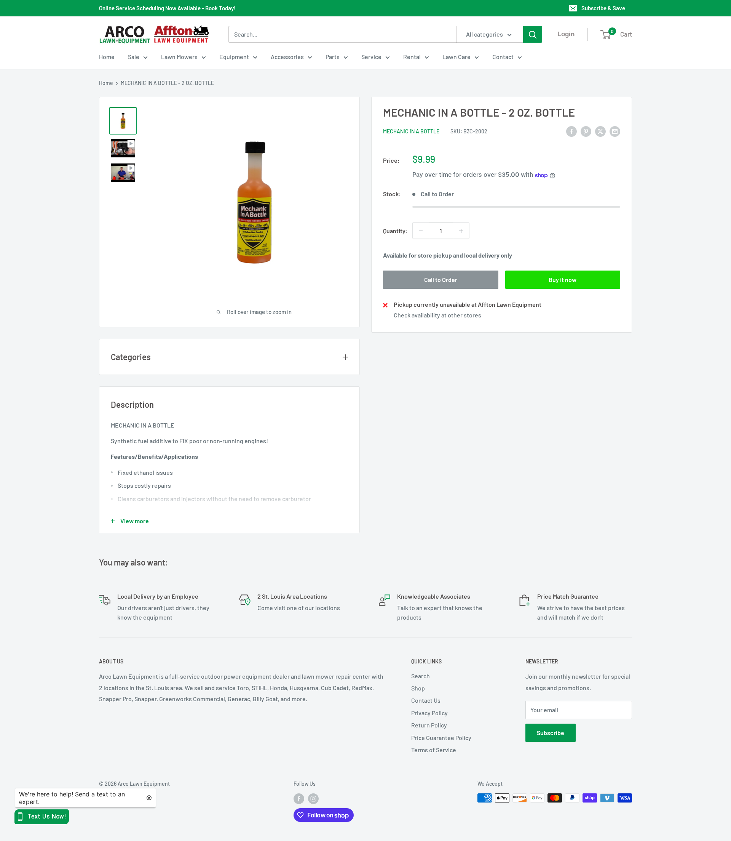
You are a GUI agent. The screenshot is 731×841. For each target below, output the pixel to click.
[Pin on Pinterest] (586, 131)
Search (420, 675)
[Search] (532, 34)
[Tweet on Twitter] (600, 131)
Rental (412, 56)
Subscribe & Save (603, 8)
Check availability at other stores (437, 315)
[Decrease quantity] (421, 231)
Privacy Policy (429, 712)
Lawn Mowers (179, 56)
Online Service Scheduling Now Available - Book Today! (167, 8)
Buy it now (562, 280)
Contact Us (426, 700)
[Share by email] (615, 131)
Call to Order (440, 280)
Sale (133, 56)
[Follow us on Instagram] (313, 798)
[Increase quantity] (461, 231)
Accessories (287, 56)
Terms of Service (433, 749)
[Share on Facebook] (571, 131)
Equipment (234, 56)
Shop (418, 688)
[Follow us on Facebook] (299, 798)
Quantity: (395, 230)
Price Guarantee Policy (441, 737)
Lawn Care (456, 56)
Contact (503, 56)
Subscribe (550, 732)
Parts (333, 56)
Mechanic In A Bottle (411, 131)
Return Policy (429, 725)
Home (107, 56)
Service (371, 56)
